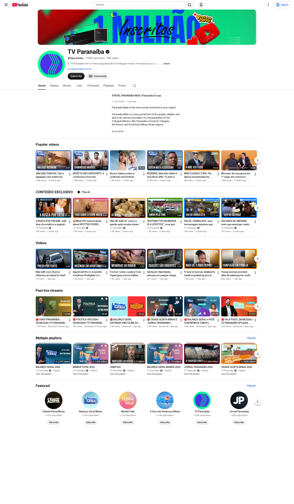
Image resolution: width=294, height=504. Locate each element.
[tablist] (147, 86)
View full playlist (43, 374)
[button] (118, 131)
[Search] (189, 4)
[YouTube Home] (20, 5)
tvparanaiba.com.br (81, 69)
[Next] (257, 160)
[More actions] (69, 174)
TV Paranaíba (42, 228)
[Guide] (6, 5)
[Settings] (268, 5)
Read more (118, 131)
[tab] (42, 86)
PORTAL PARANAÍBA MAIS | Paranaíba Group (136, 95)
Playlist (56, 371)
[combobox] (139, 5)
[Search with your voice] (201, 4)
